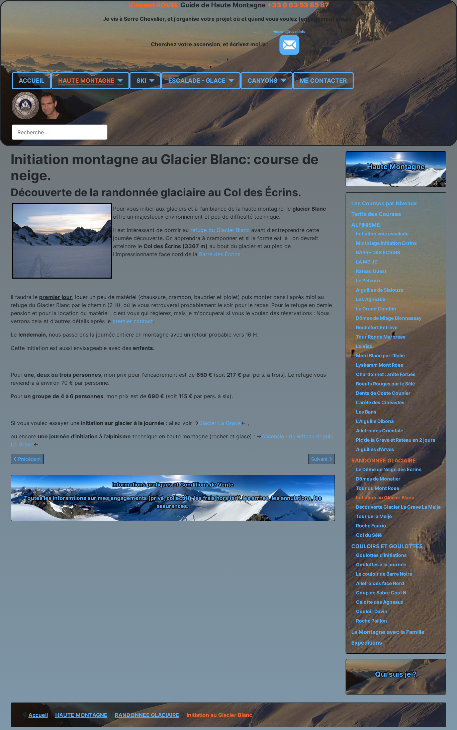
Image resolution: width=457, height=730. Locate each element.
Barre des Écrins (219, 254)
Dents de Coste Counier (383, 393)
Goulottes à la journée (381, 564)
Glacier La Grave (220, 423)
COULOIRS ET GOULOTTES (387, 546)
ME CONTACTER (323, 80)
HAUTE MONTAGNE (86, 80)
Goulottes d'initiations (381, 555)
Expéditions (366, 642)
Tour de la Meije (374, 516)
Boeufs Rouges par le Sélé (385, 383)
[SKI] (150, 80)
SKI (141, 80)
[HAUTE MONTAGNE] (118, 80)
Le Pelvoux (368, 280)
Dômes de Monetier (378, 479)
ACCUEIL (31, 80)
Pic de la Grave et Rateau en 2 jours (395, 440)
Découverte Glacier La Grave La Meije (398, 507)
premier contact (132, 321)
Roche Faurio (371, 525)
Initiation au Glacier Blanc (385, 497)
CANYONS (263, 80)
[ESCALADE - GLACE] (229, 80)
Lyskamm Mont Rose (379, 365)
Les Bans (366, 412)
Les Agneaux (370, 299)
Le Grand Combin (376, 308)
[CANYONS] (282, 80)
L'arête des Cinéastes (380, 402)
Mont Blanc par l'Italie (380, 355)
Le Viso (364, 346)
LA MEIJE (366, 262)
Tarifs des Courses (376, 214)
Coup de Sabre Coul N (381, 592)
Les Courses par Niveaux (384, 203)
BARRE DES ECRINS (378, 252)
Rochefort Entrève (376, 327)
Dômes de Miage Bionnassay (389, 318)
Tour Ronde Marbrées (380, 337)
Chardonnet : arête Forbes (386, 374)
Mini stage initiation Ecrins (386, 243)
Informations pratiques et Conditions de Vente (173, 484)
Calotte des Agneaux (379, 602)
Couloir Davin (371, 611)
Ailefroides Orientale (379, 430)
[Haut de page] (445, 718)
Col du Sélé (369, 535)
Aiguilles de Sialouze (379, 290)
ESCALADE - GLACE (196, 80)
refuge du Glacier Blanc (219, 230)
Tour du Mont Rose (377, 488)
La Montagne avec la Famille (388, 632)
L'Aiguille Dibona (375, 421)
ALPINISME (365, 224)
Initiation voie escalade (382, 233)
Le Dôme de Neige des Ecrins (389, 469)
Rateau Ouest (371, 271)
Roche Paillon (371, 621)
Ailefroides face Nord (380, 583)
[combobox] (59, 132)
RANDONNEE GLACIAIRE (383, 460)
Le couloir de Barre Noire (384, 574)
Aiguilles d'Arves (375, 449)
